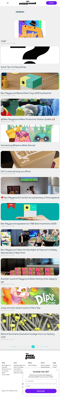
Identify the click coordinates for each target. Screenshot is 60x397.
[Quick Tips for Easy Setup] (30, 55)
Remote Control (6, 369)
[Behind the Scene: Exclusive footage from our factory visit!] (30, 322)
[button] (7, 3)
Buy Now (51, 2)
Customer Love (18, 371)
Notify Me (41, 391)
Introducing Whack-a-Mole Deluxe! (18, 145)
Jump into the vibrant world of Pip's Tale (20, 307)
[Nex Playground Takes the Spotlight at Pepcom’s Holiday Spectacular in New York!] (30, 237)
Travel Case (5, 371)
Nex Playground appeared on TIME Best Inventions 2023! (28, 223)
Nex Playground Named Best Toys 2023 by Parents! (26, 93)
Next (46, 346)
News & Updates (45, 365)
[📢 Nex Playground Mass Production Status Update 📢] (30, 107)
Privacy (55, 365)
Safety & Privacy (18, 373)
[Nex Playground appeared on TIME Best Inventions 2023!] (30, 211)
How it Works (17, 369)
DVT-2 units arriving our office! (16, 171)
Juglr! (3, 40)
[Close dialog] (56, 370)
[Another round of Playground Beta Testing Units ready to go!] (30, 266)
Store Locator (6, 374)
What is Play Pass (18, 367)
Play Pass (4, 367)
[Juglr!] (30, 29)
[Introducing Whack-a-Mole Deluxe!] (30, 133)
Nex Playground (6, 365)
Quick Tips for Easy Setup (13, 67)
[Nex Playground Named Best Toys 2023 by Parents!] (30, 81)
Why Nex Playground (19, 365)
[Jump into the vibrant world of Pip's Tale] (30, 296)
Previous (14, 346)
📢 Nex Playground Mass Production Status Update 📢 (28, 119)
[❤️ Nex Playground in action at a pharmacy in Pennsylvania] (30, 185)
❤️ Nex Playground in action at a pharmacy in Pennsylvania (30, 197)
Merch (3, 373)
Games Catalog (32, 365)
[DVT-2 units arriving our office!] (30, 159)
